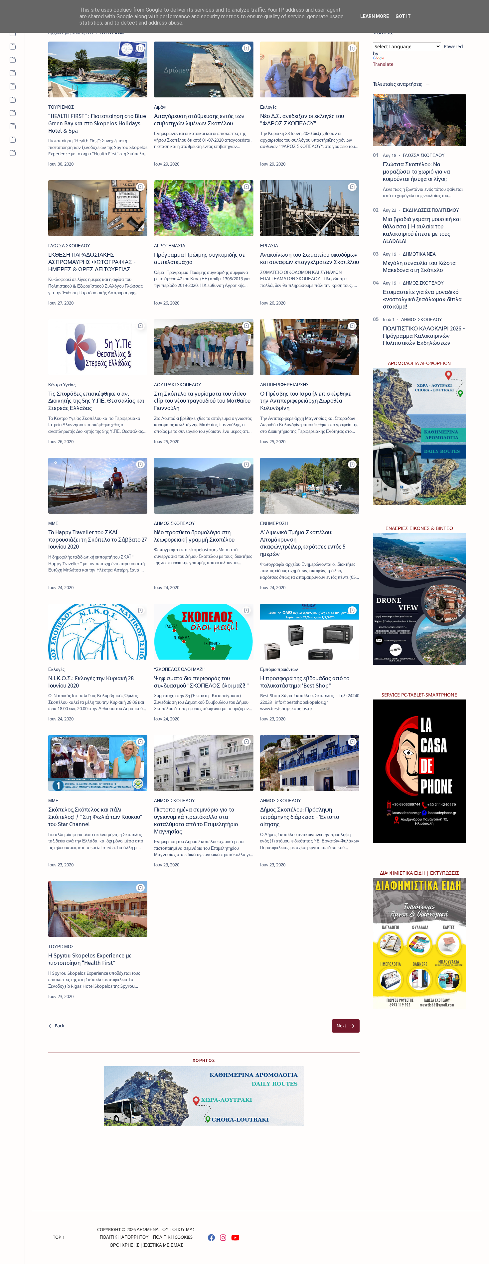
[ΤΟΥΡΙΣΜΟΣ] (61, 107)
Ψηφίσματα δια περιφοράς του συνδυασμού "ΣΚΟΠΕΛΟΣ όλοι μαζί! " (201, 682)
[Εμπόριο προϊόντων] (279, 669)
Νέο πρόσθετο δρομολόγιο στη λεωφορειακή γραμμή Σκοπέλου (194, 536)
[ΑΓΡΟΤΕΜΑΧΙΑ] (169, 245)
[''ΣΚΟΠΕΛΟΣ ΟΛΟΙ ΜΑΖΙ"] (179, 669)
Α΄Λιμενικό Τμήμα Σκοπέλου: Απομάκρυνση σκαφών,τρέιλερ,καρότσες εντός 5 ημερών (302, 543)
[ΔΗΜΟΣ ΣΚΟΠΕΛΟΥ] (174, 523)
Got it (403, 16)
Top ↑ (59, 1237)
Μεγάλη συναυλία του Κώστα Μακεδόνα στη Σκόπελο (419, 267)
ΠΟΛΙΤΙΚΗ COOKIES (173, 1237)
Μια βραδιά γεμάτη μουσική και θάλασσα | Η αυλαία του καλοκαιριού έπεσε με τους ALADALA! (422, 230)
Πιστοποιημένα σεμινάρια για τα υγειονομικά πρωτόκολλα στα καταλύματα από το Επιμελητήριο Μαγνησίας (196, 820)
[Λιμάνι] (160, 107)
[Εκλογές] (268, 107)
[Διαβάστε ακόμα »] (130, 164)
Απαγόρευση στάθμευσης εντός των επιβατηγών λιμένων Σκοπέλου (199, 120)
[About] (12, 33)
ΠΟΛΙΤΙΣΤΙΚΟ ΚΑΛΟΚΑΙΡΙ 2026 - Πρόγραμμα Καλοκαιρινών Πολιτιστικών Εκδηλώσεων (424, 335)
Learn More (374, 16)
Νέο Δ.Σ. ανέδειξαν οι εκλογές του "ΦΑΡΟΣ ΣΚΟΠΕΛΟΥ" (302, 120)
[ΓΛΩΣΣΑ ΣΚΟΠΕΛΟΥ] (69, 245)
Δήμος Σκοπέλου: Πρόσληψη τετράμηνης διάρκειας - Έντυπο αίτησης (299, 816)
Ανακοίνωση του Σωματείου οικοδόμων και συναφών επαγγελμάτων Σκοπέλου (309, 258)
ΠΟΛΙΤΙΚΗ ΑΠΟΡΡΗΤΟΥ (124, 1237)
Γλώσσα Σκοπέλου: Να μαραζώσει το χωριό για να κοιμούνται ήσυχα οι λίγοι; (416, 171)
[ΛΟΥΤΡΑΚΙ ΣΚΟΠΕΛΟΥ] (177, 384)
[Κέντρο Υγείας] (62, 384)
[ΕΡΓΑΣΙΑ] (269, 245)
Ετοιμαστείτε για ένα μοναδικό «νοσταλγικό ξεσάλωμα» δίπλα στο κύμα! (422, 299)
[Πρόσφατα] (56, 1026)
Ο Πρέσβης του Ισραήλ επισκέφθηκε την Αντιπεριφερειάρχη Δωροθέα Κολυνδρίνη (305, 401)
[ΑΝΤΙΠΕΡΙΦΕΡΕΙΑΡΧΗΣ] (284, 384)
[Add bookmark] (140, 48)
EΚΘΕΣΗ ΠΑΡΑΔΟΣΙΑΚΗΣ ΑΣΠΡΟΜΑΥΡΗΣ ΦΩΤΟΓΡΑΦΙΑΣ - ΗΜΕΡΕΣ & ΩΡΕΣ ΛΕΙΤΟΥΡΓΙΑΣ (92, 262)
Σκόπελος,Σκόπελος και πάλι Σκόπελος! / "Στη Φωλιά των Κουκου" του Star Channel (95, 816)
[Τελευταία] (346, 1026)
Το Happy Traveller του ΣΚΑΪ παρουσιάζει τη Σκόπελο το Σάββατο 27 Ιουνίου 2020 (97, 539)
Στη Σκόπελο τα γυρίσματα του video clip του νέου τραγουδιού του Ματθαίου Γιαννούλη (202, 401)
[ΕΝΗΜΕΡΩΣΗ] (274, 523)
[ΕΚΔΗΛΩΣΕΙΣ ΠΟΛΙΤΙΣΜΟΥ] (431, 210)
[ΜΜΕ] (53, 523)
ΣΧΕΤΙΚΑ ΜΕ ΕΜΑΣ (163, 1245)
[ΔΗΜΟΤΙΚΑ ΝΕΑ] (419, 254)
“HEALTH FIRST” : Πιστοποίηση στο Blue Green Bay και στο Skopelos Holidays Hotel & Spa (97, 123)
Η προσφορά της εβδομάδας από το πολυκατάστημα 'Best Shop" (304, 682)
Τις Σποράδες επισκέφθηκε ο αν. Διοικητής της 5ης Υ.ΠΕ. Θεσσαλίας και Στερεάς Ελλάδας (96, 401)
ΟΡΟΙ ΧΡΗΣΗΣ (124, 1245)
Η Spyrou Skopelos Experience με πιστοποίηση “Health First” (90, 959)
